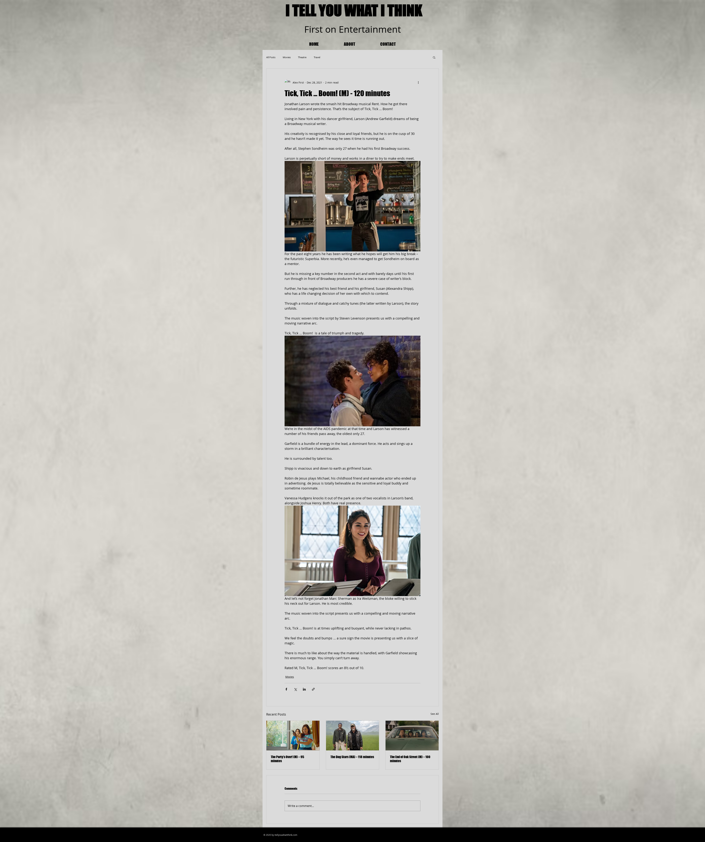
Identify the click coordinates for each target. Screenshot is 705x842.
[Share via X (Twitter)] (295, 689)
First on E (324, 29)
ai (369, 29)
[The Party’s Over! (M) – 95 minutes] (292, 735)
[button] (434, 57)
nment (387, 29)
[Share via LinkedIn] (304, 689)
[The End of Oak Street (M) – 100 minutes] (412, 735)
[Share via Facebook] (286, 689)
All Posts (270, 57)
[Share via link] (313, 689)
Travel (317, 57)
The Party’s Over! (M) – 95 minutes (287, 759)
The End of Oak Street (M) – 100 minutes (410, 759)
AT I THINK (393, 10)
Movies (287, 57)
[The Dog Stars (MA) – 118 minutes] (352, 735)
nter (353, 29)
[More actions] (418, 82)
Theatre (302, 57)
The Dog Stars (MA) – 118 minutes (352, 757)
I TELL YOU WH (323, 10)
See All (435, 714)
